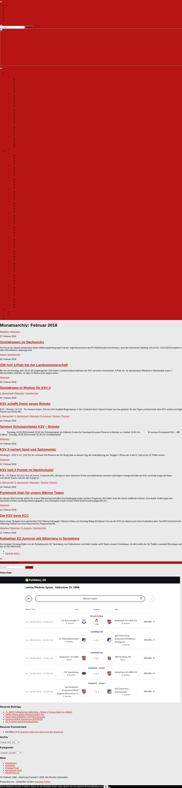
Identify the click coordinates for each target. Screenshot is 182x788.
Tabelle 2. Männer (24, 101)
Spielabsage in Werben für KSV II (25, 387)
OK (106, 787)
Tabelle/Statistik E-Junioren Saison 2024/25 (36, 242)
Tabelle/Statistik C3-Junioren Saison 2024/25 (37, 218)
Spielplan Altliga (23, 115)
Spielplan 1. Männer (25, 82)
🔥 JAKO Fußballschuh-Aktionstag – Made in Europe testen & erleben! (38, 712)
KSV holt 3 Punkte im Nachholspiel (26, 470)
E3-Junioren (16, 261)
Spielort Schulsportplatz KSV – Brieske (29, 426)
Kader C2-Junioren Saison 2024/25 (32, 204)
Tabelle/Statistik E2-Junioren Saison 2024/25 (37, 254)
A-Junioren (16, 153)
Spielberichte (22, 86)
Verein (8, 8)
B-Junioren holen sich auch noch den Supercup (40, 732)
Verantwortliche (18, 311)
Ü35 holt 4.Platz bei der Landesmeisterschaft (34, 365)
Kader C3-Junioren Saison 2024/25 (32, 216)
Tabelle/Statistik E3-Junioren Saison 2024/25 (37, 266)
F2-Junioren (16, 285)
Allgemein (15, 332)
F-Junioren (16, 273)
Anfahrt (14, 314)
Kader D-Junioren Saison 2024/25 (32, 228)
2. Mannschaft (17, 93)
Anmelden (10, 765)
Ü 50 (13, 125)
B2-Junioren (16, 177)
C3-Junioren (16, 213)
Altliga (14, 108)
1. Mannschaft (17, 77)
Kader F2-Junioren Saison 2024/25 (32, 287)
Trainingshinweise (24, 307)
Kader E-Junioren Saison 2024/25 (32, 240)
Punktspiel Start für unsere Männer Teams (32, 492)
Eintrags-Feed (12, 768)
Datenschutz (11, 17)
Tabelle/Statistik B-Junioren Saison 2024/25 (36, 170)
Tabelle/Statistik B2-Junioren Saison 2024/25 (37, 182)
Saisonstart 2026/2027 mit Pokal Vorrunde (25, 717)
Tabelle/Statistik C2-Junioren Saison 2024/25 (37, 206)
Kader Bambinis (23, 299)
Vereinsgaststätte (13, 13)
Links (7, 316)
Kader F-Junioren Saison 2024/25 (32, 276)
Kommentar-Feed (13, 770)
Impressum (10, 15)
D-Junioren (16, 225)
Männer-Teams (12, 74)
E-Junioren (16, 237)
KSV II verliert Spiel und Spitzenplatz (28, 449)
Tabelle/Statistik (23, 141)
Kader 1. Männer (24, 79)
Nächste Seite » (12, 553)
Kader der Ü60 (23, 139)
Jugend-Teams (12, 151)
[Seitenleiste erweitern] (1, 558)
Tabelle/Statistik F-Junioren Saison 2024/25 (36, 278)
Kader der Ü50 (23, 127)
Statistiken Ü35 (23, 113)
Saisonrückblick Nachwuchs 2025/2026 (24, 719)
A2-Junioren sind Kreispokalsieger (21, 722)
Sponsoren (21, 91)
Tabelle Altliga (22, 117)
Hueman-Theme (42, 782)
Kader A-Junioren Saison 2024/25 (32, 156)
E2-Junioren (16, 249)
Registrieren (11, 763)
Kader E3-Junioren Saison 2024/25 (32, 264)
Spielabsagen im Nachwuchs (22, 342)
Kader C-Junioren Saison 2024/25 (32, 192)
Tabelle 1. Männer (24, 84)
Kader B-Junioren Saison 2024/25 (32, 168)
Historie (9, 319)
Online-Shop (11, 10)
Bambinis (15, 297)
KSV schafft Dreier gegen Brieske (25, 403)
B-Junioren (16, 165)
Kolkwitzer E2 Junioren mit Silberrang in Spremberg (39, 538)
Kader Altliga (22, 110)
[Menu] (1, 1)
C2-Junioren (16, 201)
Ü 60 (13, 137)
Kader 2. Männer (24, 96)
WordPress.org (12, 773)
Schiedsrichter (17, 149)
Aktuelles (9, 72)
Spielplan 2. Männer (25, 98)
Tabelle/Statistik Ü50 (25, 129)
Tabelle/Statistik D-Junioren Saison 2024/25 (36, 230)
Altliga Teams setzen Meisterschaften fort (24, 714)
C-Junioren (16, 189)
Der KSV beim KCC (14, 515)
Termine (20, 89)
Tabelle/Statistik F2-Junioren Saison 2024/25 (37, 290)
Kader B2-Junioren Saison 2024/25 (32, 180)
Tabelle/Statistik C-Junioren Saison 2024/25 (36, 194)
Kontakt (9, 309)
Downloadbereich (13, 20)
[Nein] (109, 787)
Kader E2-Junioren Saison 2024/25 (32, 252)
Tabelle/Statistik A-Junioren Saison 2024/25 (36, 158)
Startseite (9, 6)
